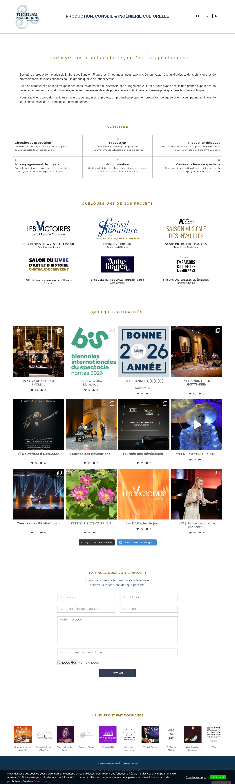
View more (40, 781)
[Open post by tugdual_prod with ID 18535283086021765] (38, 424)
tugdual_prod (37, 329)
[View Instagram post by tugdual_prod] (60, 372)
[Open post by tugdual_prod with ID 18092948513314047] (91, 351)
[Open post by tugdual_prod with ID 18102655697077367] (38, 351)
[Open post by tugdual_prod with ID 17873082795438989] (91, 424)
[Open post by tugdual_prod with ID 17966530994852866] (143, 351)
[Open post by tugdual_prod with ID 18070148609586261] (143, 424)
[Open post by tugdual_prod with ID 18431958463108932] (196, 351)
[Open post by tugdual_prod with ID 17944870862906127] (143, 494)
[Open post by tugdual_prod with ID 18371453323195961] (38, 494)
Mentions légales (131, 763)
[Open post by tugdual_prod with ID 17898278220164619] (196, 424)
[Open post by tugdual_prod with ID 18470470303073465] (91, 494)
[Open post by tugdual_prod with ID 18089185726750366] (196, 494)
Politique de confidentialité (108, 763)
